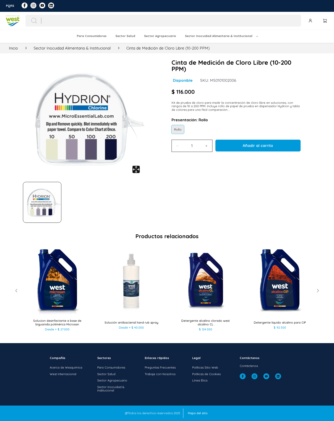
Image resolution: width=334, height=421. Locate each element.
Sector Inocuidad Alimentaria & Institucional (72, 48)
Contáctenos (249, 366)
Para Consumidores (111, 367)
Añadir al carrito (258, 145)
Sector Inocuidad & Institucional (110, 388)
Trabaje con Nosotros (160, 374)
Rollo (178, 129)
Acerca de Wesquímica (66, 367)
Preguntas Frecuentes (160, 367)
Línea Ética (199, 380)
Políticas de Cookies (206, 374)
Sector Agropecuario (112, 380)
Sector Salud (106, 374)
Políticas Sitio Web (205, 367)
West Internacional (63, 374)
